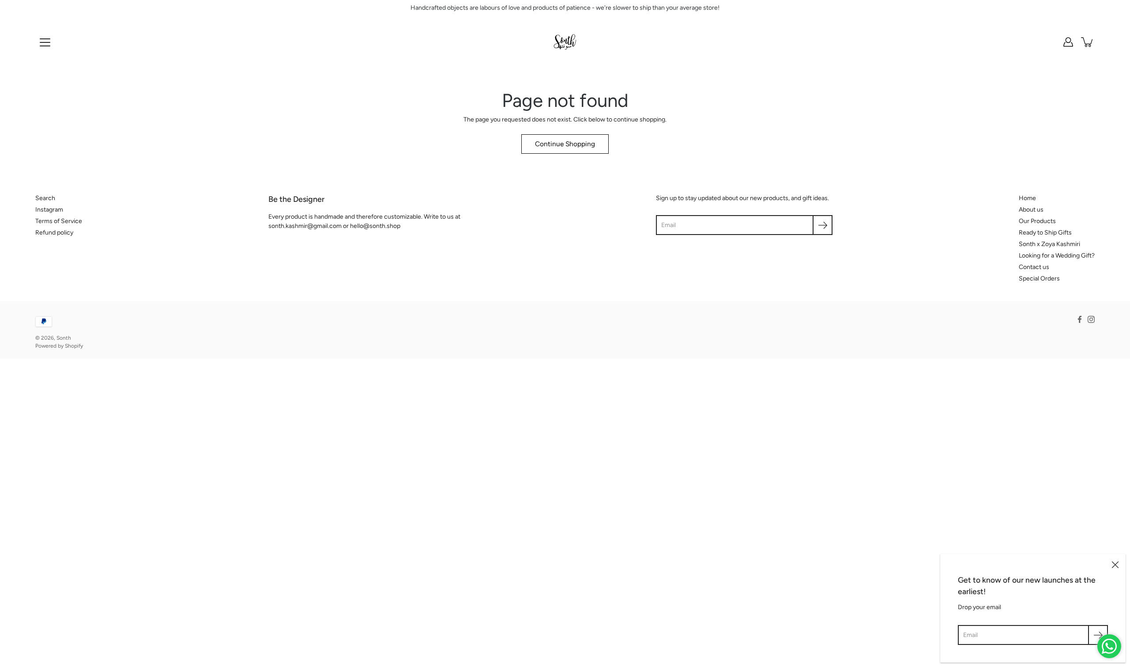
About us (1031, 209)
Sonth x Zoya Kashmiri (1049, 244)
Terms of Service (58, 221)
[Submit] (1098, 635)
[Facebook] (1079, 319)
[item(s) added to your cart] (1088, 42)
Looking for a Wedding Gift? (1057, 255)
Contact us (1034, 267)
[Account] (1068, 42)
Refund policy (54, 232)
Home (1027, 198)
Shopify (74, 346)
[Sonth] (565, 42)
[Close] (1115, 564)
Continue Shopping (565, 144)
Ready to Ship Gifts (1045, 232)
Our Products (1037, 221)
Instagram (49, 209)
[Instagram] (1091, 319)
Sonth (63, 338)
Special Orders (1039, 278)
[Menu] (45, 42)
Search (45, 198)
